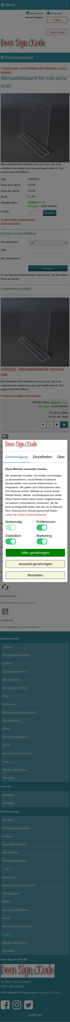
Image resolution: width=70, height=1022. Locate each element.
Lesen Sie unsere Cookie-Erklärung (25, 514)
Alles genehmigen (35, 553)
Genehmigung (16, 457)
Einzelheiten (42, 457)
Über (61, 457)
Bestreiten (35, 575)
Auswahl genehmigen (35, 564)
